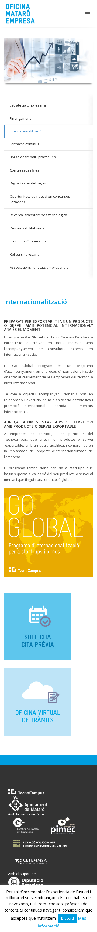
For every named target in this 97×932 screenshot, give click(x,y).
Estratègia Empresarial (28, 105)
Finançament (20, 118)
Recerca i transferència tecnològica (38, 215)
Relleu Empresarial (25, 254)
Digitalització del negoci (29, 183)
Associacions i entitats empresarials (39, 267)
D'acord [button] (67, 918)
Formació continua (25, 144)
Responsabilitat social (28, 228)
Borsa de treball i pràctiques (33, 157)
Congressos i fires (24, 170)
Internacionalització (26, 131)
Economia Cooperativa (28, 241)
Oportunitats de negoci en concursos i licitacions (41, 199)
